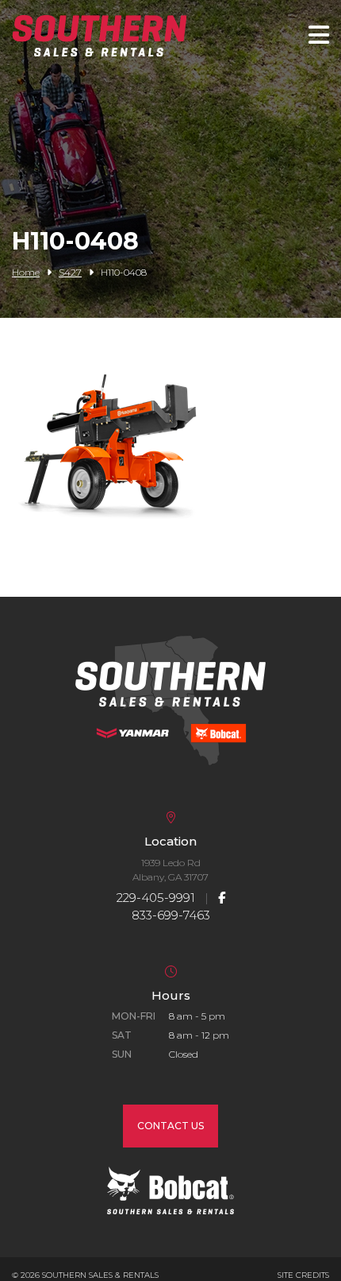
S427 (70, 272)
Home (26, 272)
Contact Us (170, 1126)
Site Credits (303, 1275)
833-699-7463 (171, 915)
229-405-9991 (156, 897)
